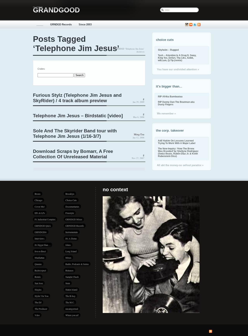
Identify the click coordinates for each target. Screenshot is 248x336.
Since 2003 (85, 24)
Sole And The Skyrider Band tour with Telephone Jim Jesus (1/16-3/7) (75, 133)
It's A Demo (71, 238)
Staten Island (71, 289)
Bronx (37, 193)
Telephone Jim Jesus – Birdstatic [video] (78, 115)
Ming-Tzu (139, 134)
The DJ (38, 302)
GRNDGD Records (61, 24)
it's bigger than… (42, 244)
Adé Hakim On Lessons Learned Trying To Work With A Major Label (176, 141)
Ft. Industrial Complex (45, 219)
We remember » (166, 113)
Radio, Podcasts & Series (77, 264)
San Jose (39, 283)
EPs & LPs (40, 212)
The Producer (41, 308)
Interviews (39, 238)
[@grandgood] (194, 24)
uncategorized (71, 308)
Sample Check (72, 276)
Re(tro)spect (40, 270)
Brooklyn (69, 193)
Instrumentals (71, 232)
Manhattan (39, 257)
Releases (69, 270)
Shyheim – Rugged (168, 50)
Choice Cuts (71, 200)
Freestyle (69, 212)
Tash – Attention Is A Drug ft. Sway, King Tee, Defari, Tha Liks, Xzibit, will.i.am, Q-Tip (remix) (177, 58)
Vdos (37, 315)
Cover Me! (40, 206)
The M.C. (69, 302)
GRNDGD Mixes (73, 219)
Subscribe (199, 24)
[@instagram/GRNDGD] (186, 24)
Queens (38, 264)
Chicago (38, 200)
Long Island (71, 251)
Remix (38, 276)
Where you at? (72, 315)
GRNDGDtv (41, 232)
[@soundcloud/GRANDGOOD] (190, 24)
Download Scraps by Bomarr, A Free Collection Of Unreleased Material (73, 154)
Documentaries (72, 206)
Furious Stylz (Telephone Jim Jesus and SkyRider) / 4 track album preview (77, 98)
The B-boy (70, 295)
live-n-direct (40, 251)
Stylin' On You (41, 295)
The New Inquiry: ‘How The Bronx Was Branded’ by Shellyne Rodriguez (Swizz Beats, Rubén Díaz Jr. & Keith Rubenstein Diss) (178, 152)
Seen (67, 283)
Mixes (68, 257)
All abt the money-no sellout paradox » (180, 165)
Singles (38, 289)
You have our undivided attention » (178, 69)
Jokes (68, 244)
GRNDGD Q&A (43, 225)
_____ (39, 24)
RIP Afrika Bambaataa (170, 96)
